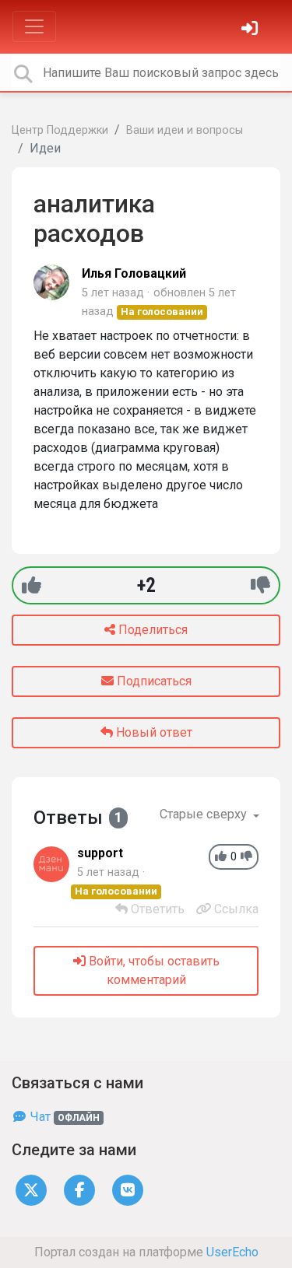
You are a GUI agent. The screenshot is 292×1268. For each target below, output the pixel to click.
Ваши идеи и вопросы (184, 130)
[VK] (127, 1189)
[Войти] (251, 30)
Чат (63, 1116)
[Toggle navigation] (34, 26)
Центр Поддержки (60, 130)
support (100, 853)
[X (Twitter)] (31, 1189)
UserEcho (232, 1252)
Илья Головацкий (134, 273)
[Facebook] (79, 1189)
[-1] (260, 585)
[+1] (31, 585)
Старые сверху (205, 814)
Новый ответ (152, 732)
